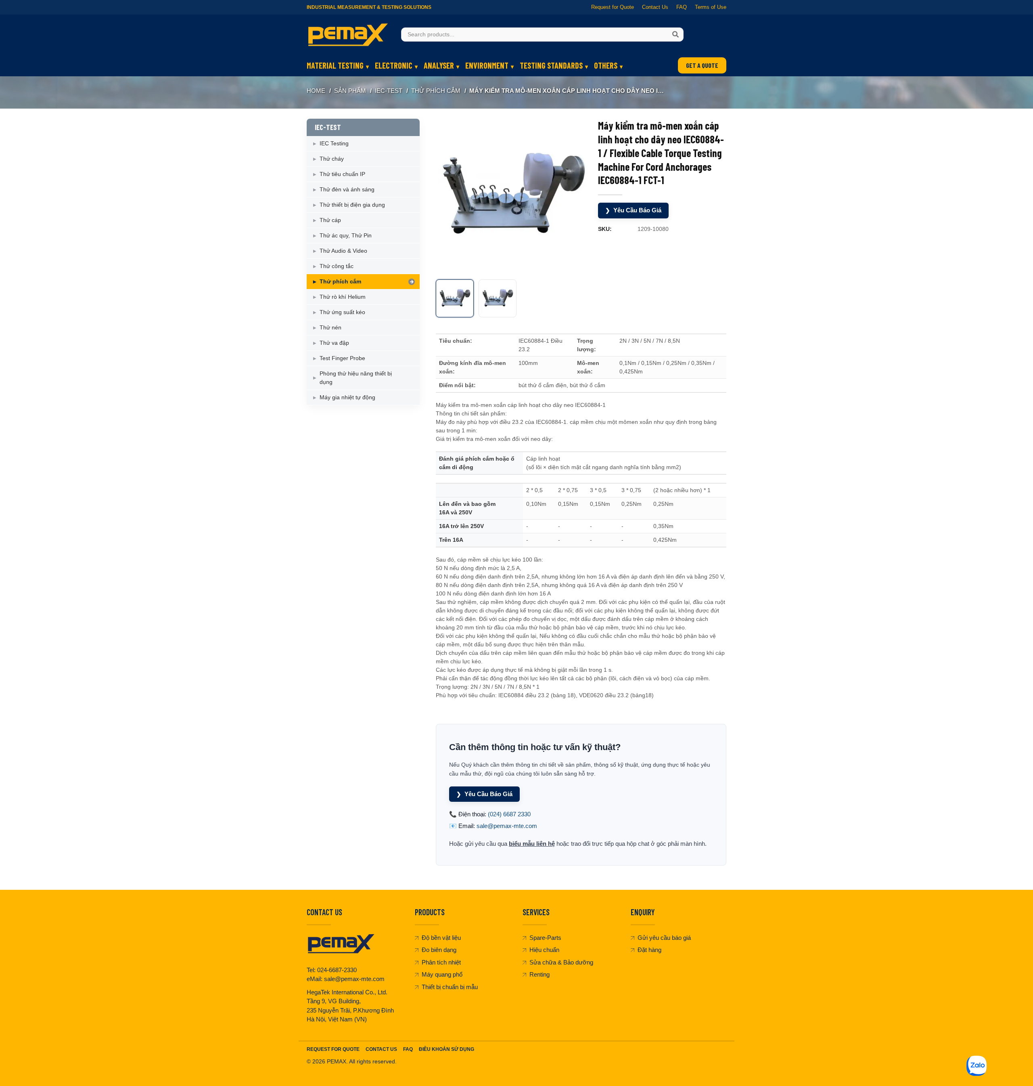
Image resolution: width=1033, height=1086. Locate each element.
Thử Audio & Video (343, 250)
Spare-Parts (545, 937)
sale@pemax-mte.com (507, 825)
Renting (539, 974)
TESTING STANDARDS (551, 65)
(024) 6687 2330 (509, 814)
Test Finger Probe (342, 358)
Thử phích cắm (435, 90)
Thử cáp (330, 220)
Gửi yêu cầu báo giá (664, 937)
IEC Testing (334, 143)
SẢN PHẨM (350, 90)
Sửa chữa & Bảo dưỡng (561, 962)
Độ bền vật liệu (441, 937)
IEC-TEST (388, 90)
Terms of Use (710, 7)
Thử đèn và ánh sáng (347, 189)
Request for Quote (612, 7)
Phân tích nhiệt (441, 962)
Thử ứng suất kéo (342, 312)
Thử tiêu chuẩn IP (342, 174)
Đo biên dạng (439, 949)
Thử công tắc (336, 266)
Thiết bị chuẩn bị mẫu (450, 986)
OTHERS (605, 65)
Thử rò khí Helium (343, 297)
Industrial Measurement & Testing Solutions (369, 7)
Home (316, 90)
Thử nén (330, 327)
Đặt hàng (649, 949)
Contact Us (655, 7)
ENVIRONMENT (486, 65)
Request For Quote (333, 1049)
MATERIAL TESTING (335, 65)
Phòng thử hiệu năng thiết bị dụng (356, 377)
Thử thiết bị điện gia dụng (352, 204)
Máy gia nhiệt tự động (347, 397)
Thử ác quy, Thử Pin (346, 235)
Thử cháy (332, 158)
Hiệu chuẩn (544, 949)
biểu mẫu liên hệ (532, 843)
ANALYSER (439, 65)
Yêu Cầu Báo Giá (633, 210)
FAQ (681, 7)
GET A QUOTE (702, 65)
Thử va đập (334, 343)
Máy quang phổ (442, 974)
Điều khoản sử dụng (446, 1049)
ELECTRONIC (393, 65)
